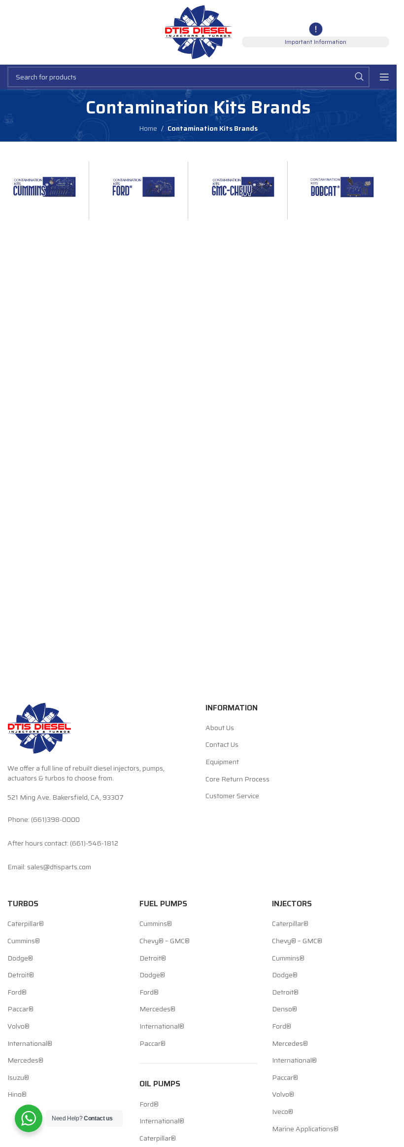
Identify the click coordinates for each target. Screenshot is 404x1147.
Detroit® (20, 975)
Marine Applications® (305, 1129)
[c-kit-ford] (143, 182)
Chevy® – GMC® (164, 941)
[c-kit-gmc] (243, 182)
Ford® (17, 993)
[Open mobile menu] (384, 77)
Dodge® (20, 958)
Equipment (222, 762)
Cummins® (23, 941)
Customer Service (232, 796)
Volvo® (18, 1027)
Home (148, 128)
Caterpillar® (25, 924)
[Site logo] (198, 31)
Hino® (17, 1095)
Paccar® (20, 1009)
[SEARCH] (359, 77)
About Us (219, 728)
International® (29, 1044)
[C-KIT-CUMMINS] (44, 182)
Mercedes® (25, 1061)
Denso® (284, 1009)
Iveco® (282, 1112)
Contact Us (221, 745)
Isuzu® (18, 1078)
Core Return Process (237, 779)
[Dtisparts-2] (342, 182)
